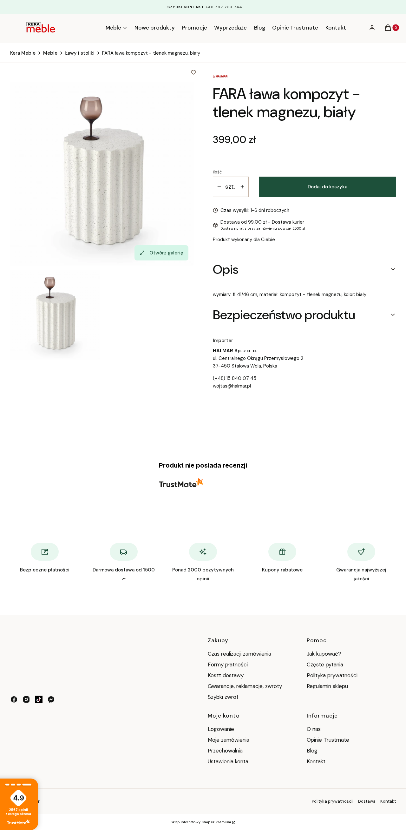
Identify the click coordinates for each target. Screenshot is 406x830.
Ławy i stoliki (80, 53)
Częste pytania (325, 664)
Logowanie (221, 728)
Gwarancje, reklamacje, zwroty (245, 686)
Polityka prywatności (332, 675)
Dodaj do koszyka (327, 187)
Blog (312, 750)
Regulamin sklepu (327, 686)
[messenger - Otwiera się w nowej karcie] (51, 699)
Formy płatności (228, 664)
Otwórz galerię (166, 253)
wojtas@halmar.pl (232, 386)
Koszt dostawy (226, 675)
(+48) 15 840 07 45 (234, 378)
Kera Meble (23, 53)
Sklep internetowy (201, 822)
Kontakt (316, 761)
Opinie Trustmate (328, 739)
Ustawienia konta (228, 761)
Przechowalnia (225, 750)
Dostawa (367, 801)
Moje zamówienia (228, 739)
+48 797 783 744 (224, 7)
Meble (50, 53)
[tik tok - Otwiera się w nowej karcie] (39, 699)
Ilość (217, 172)
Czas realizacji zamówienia (239, 653)
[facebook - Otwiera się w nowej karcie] (14, 699)
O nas (314, 728)
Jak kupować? (324, 653)
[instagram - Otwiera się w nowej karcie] (26, 699)
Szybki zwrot (223, 696)
